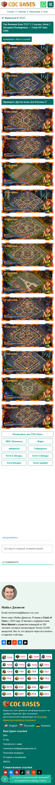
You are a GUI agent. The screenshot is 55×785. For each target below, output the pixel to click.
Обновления (34, 12)
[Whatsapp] (43, 4)
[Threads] (39, 772)
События (22, 12)
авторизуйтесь (10, 537)
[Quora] (28, 772)
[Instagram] (14, 642)
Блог (46, 12)
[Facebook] (4, 642)
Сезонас (10, 12)
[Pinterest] (16, 772)
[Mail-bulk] (25, 642)
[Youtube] (5, 772)
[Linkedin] (20, 642)
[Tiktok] (9, 642)
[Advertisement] (27, 494)
